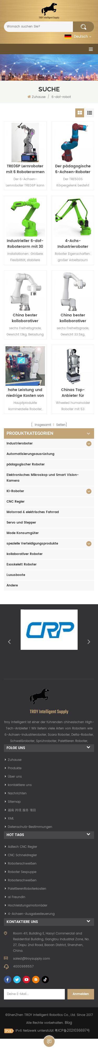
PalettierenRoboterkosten (27, 888)
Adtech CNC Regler (22, 846)
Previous (9, 641)
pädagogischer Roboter (26, 464)
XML (11, 818)
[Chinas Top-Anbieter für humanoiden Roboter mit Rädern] (73, 366)
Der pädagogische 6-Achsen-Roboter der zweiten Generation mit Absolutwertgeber (73, 169)
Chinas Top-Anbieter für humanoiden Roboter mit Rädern (72, 393)
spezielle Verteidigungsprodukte (32, 543)
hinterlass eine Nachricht (49, 1041)
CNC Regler (16, 501)
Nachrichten (17, 793)
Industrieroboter (20, 443)
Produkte (14, 768)
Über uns (15, 776)
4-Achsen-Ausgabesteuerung (31, 913)
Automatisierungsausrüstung (30, 454)
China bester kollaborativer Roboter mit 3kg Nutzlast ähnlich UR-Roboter (25, 318)
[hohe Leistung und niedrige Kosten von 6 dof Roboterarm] (25, 366)
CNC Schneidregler (22, 855)
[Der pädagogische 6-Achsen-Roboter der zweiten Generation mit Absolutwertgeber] (73, 142)
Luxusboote (16, 575)
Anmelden (81, 994)
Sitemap (14, 801)
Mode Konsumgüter (23, 533)
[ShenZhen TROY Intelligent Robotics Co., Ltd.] (49, 11)
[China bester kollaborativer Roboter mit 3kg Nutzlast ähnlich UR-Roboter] (25, 291)
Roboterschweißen (22, 863)
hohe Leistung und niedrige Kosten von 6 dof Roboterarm (25, 393)
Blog (68, 1023)
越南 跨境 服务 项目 (22, 810)
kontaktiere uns (20, 785)
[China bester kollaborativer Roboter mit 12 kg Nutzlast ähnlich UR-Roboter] (73, 291)
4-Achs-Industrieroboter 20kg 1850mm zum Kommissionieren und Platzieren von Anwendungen (73, 244)
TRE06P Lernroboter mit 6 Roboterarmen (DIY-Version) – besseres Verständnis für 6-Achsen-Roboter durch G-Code (25, 169)
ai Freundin (16, 897)
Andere (12, 585)
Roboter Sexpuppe (22, 872)
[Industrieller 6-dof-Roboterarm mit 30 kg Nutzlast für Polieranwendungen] (25, 217)
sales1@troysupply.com (31, 958)
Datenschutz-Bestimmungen (30, 826)
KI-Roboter (15, 491)
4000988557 (23, 966)
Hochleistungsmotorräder (27, 905)
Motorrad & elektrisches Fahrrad (33, 512)
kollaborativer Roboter (25, 554)
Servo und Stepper (21, 522)
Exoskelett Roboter (22, 564)
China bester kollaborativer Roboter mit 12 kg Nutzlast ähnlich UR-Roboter (73, 318)
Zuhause (38, 97)
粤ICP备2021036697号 (72, 1030)
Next (89, 641)
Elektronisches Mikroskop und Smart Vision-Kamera (43, 477)
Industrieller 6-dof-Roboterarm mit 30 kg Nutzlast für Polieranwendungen (25, 244)
